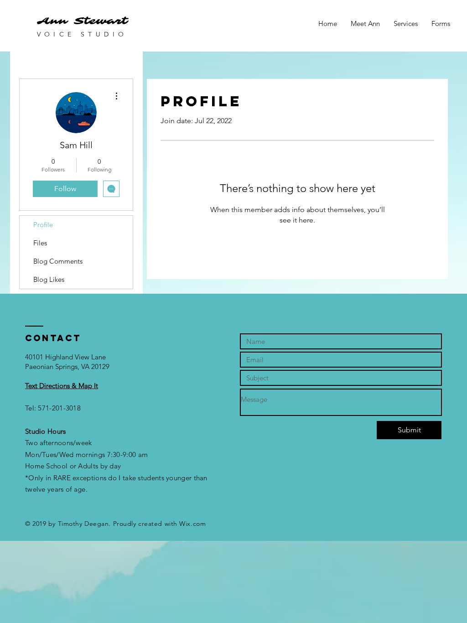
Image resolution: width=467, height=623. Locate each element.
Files (40, 243)
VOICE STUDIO (82, 34)
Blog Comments (58, 261)
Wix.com (192, 523)
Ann (52, 20)
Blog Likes (48, 279)
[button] (61, 385)
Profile (43, 224)
